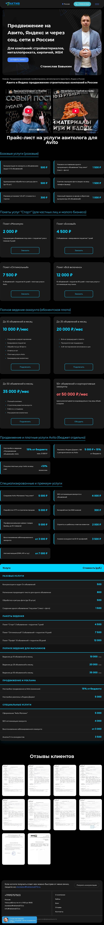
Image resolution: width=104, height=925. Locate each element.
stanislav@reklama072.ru (28, 887)
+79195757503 (83, 4)
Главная (5, 79)
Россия (67, 4)
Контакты (59, 912)
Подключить (25, 367)
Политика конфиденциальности (45, 919)
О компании (60, 895)
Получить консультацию (87, 885)
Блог (57, 903)
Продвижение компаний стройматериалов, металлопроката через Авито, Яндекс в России (47, 79)
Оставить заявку (18, 60)
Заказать (25, 250)
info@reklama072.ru (12, 909)
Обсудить (78, 421)
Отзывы (58, 907)
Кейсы (57, 899)
